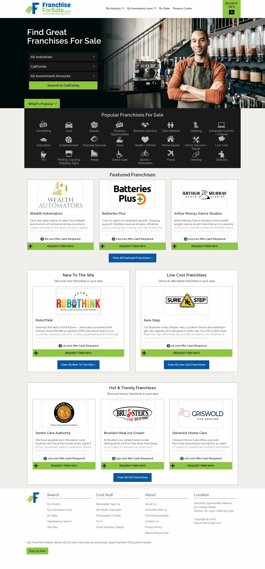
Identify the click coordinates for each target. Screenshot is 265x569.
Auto (69, 131)
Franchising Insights (157, 515)
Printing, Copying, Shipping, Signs (69, 161)
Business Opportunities (120, 132)
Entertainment (68, 145)
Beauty (94, 131)
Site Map (52, 527)
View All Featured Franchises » (133, 257)
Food (119, 145)
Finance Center (182, 8)
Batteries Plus (114, 213)
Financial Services (94, 145)
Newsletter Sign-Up (108, 504)
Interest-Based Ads (157, 532)
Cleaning (196, 131)
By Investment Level (140, 8)
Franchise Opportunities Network (213, 503)
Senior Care (119, 159)
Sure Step (152, 320)
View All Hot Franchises (132, 477)
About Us (150, 504)
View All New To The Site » (78, 364)
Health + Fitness (145, 145)
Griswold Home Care (189, 433)
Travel (171, 159)
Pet (43, 159)
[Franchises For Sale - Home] (48, 8)
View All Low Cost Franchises (187, 364)
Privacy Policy (153, 527)
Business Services (145, 131)
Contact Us (151, 521)
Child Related (171, 131)
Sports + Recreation (145, 161)
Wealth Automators (46, 213)
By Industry (113, 8)
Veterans (221, 159)
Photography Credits (108, 515)
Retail (94, 159)
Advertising (43, 131)
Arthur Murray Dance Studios (198, 213)
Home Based (170, 145)
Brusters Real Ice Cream (124, 433)
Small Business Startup (110, 527)
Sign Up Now (37, 550)
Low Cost (221, 145)
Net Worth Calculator (108, 509)
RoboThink (44, 320)
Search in (63, 85)
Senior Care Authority (53, 433)
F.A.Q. (99, 521)
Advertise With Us (156, 509)
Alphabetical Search (59, 521)
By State (164, 8)
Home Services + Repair (196, 147)
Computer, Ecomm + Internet (221, 132)
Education (43, 145)
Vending (196, 159)
